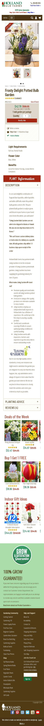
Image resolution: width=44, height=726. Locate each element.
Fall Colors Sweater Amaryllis (30, 526)
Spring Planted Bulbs (9, 665)
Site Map (26, 654)
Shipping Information (30, 631)
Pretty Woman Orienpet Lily (12, 443)
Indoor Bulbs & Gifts (9, 680)
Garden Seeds (7, 676)
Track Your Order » (35, 5)
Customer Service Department (20, 590)
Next (28, 74)
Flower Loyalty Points (9, 624)
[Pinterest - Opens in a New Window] (17, 712)
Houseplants (7, 684)
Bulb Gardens (21, 86)
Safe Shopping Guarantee (31, 650)
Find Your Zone (7, 628)
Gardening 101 (7, 620)
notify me (22, 120)
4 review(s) (18, 98)
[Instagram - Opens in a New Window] (22, 712)
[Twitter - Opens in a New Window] (27, 712)
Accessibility (27, 620)
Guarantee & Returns (30, 628)
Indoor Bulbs (13, 86)
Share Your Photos (8, 654)
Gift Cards (6, 695)
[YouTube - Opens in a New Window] (37, 712)
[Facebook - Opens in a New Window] (12, 712)
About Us (26, 617)
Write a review (14, 128)
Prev (15, 74)
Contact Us (27, 624)
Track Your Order (28, 639)
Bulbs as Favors (7, 646)
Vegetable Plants (8, 673)
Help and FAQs (28, 635)
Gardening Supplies (9, 643)
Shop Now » (31, 12)
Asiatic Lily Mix (29, 442)
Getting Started (8, 617)
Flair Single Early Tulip (29, 483)
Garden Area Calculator (10, 635)
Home (6, 86)
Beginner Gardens (8, 631)
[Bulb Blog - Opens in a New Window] (32, 712)
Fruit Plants (6, 669)
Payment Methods (29, 646)
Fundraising (6, 650)
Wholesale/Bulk (8, 688)
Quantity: (16, 115)
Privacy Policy (27, 643)
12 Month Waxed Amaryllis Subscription (13, 526)
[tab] (22, 185)
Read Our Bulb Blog (9, 639)
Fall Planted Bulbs (8, 662)
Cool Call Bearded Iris (12, 483)
